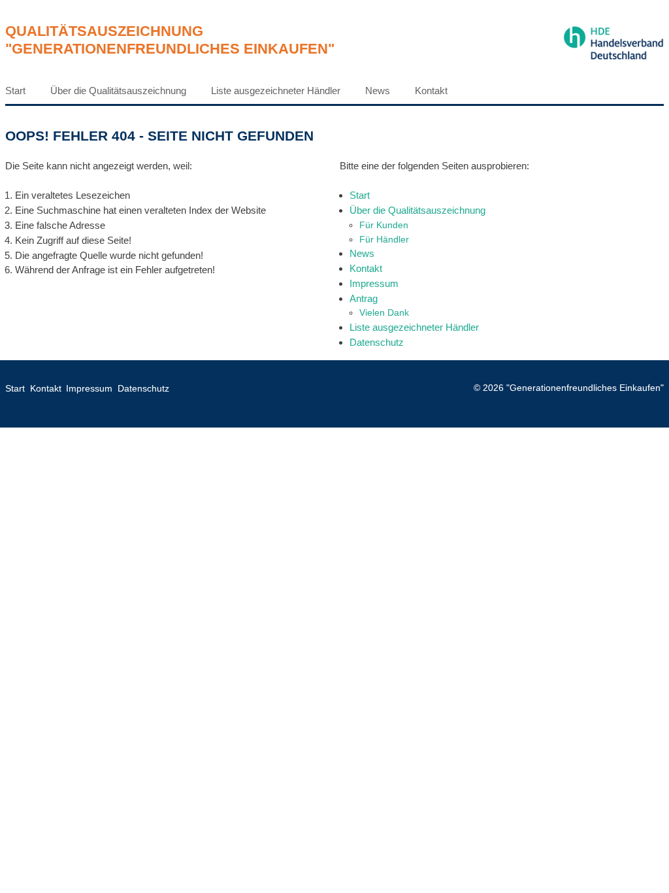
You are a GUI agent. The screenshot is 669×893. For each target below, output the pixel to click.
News (377, 90)
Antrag (364, 298)
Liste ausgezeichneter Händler (275, 90)
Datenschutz (377, 342)
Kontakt (431, 90)
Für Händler (384, 239)
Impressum (374, 283)
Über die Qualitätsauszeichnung (118, 90)
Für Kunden (383, 225)
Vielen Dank (384, 312)
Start (15, 90)
